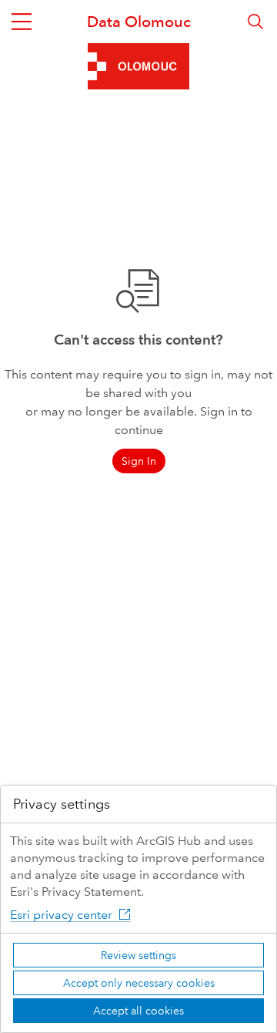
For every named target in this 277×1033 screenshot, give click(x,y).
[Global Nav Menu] (21, 21)
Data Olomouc (139, 21)
